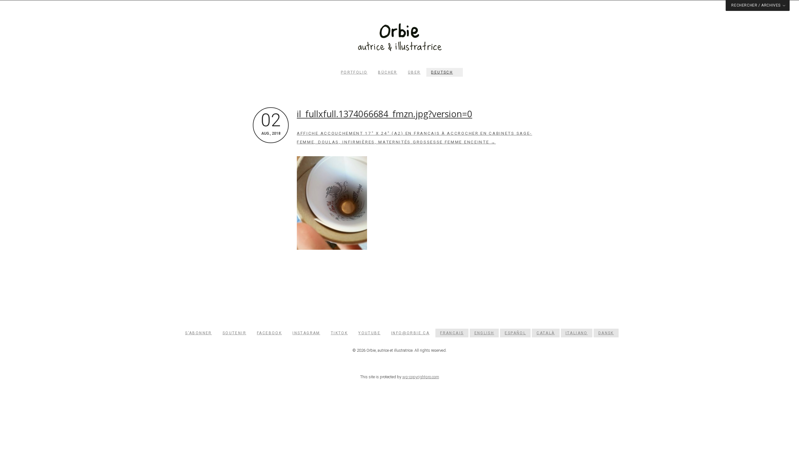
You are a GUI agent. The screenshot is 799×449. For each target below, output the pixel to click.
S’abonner (198, 333)
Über (414, 72)
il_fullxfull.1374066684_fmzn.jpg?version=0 (384, 114)
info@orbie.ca (410, 333)
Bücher (387, 72)
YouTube (369, 333)
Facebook (269, 333)
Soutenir (234, 333)
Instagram (306, 333)
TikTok (339, 333)
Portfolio (354, 72)
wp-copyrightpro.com (420, 376)
